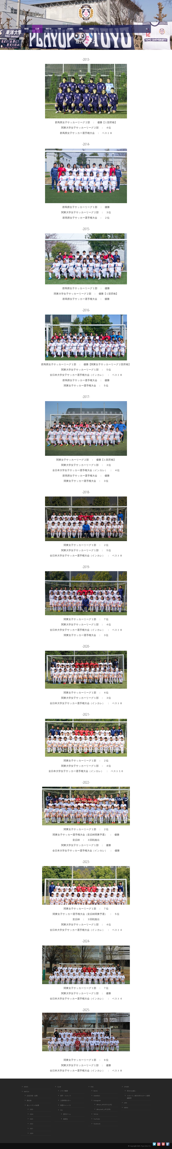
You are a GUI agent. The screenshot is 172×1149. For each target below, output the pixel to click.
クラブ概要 (64, 1091)
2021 (31, 1128)
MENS (91, 28)
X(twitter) (97, 1096)
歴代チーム (67, 1114)
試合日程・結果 (32, 1096)
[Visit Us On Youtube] (163, 1144)
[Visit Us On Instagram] (159, 1144)
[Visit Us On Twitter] (154, 1144)
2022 (31, 1124)
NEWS (26, 28)
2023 (31, 1119)
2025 (31, 1109)
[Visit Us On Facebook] (167, 1144)
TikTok (96, 1114)
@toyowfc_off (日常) (103, 1109)
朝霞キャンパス (65, 1105)
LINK (81, 28)
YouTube (97, 1119)
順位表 (29, 1100)
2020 (31, 1133)
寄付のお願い (131, 1091)
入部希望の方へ (65, 1100)
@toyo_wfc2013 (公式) (104, 1104)
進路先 (65, 1119)
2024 (31, 1114)
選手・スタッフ (65, 1096)
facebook (97, 1124)
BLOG (96, 1091)
